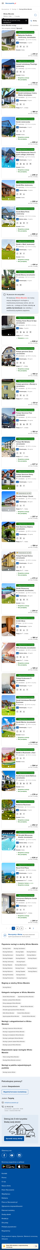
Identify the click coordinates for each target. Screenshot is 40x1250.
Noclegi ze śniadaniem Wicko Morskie (13, 1035)
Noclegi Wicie (20, 955)
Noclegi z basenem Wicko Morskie (12, 1028)
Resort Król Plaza (22, 868)
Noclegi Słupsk (32, 958)
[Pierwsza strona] (7, 928)
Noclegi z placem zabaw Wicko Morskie (14, 1041)
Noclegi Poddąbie (8, 958)
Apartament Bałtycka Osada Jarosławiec (26, 899)
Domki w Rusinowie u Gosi (25, 752)
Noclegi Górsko (20, 975)
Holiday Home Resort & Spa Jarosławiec (26, 322)
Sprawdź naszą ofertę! (14, 1138)
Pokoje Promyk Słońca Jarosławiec (24, 557)
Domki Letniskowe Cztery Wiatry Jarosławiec (27, 94)
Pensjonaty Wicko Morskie (10, 1006)
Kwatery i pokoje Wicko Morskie (11, 1000)
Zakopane (5, 1239)
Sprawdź (19, 28)
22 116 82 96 (9, 1107)
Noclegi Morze (7, 987)
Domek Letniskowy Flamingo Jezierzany (26, 65)
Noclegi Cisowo (20, 968)
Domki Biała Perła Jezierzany (22, 213)
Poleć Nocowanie (8, 1190)
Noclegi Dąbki (20, 952)
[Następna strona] (33, 928)
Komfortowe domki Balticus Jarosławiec (26, 777)
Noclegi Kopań (21, 961)
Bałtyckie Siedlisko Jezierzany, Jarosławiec (27, 36)
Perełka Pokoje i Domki (24, 496)
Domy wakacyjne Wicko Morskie (12, 1003)
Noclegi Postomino (8, 978)
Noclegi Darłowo (31, 952)
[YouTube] (11, 1155)
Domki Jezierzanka (23, 122)
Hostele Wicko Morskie (28, 1016)
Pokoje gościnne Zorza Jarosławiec (24, 352)
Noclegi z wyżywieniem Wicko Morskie (13, 1031)
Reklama (5, 1198)
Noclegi (14, 9)
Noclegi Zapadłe (20, 971)
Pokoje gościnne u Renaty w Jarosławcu (26, 385)
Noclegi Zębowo (32, 968)
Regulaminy (6, 1231)
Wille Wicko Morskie (8, 1013)
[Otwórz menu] (3, 3)
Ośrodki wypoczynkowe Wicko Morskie (13, 1010)
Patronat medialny (8, 1210)
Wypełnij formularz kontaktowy (14, 1092)
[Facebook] (4, 1155)
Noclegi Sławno (32, 971)
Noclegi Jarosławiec (19, 948)
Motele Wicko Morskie (27, 1006)
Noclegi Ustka (7, 948)
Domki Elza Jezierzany (24, 185)
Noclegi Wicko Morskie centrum (12, 1060)
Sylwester (20, 1236)
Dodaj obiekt (6, 1214)
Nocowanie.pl (5, 9)
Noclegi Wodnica (7, 968)
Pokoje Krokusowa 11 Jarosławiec (23, 679)
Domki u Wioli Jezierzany (25, 244)
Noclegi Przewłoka (8, 975)
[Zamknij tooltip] (26, 20)
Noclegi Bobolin (20, 958)
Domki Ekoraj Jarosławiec (25, 275)
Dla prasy (5, 1222)
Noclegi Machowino (20, 965)
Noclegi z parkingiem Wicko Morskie (13, 1038)
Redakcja (5, 1218)
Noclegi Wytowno (8, 971)
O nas (4, 1181)
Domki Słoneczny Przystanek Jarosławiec (25, 589)
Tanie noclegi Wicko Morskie (11, 1057)
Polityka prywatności (9, 1227)
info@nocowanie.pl (11, 1102)
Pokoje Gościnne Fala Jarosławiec (24, 414)
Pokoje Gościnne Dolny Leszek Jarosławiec (24, 475)
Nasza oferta (6, 1186)
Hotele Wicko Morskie (23, 1013)
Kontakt (4, 1173)
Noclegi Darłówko (8, 952)
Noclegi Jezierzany (8, 961)
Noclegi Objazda (7, 965)
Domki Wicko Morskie (9, 996)
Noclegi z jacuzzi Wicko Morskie (12, 1045)
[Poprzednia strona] (10, 928)
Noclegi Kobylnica (22, 978)
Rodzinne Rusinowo (23, 804)
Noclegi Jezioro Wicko (9, 1072)
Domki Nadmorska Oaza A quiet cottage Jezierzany (25, 153)
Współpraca (6, 1194)
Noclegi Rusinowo (8, 955)
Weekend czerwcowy (30, 1236)
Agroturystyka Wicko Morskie (11, 1016)
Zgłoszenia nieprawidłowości (12, 1206)
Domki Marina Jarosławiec (26, 722)
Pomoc (4, 1177)
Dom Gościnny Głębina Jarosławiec (24, 528)
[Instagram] (19, 1155)
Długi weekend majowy (9, 1236)
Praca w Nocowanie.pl (9, 1202)
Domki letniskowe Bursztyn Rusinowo (26, 701)
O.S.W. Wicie (20, 621)
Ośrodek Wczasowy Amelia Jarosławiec (25, 836)
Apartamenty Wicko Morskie (26, 996)
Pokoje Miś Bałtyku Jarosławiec (23, 443)
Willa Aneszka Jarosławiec (26, 648)
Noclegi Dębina (31, 955)
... (25, 928)
